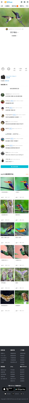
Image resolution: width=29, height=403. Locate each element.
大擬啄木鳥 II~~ (5, 260)
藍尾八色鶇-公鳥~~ (5, 237)
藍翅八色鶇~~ (19, 237)
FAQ (27, 6)
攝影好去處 (3, 370)
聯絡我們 (22, 372)
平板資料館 (13, 360)
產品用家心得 (13, 362)
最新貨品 (12, 372)
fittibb (7, 152)
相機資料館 (13, 353)
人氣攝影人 (7, 6)
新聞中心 (3, 353)
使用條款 (22, 378)
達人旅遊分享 (4, 378)
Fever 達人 (3, 355)
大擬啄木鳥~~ (19, 260)
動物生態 (7, 80)
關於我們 (22, 370)
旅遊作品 (3, 376)
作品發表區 (3, 360)
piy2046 (7, 145)
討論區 (2, 362)
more (27, 174)
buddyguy (8, 100)
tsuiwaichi (8, 138)
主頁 (2, 6)
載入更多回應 (14, 166)
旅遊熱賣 (3, 372)
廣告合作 (22, 374)
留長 (7, 121)
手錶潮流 (22, 364)
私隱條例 (22, 381)
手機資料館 (13, 357)
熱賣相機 (12, 374)
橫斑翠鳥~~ (18, 215)
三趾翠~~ (18, 192)
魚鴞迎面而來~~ (5, 305)
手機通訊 (22, 357)
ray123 (10, 29)
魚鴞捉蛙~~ (18, 305)
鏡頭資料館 (13, 355)
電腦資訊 (22, 360)
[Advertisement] (14, 52)
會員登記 (22, 376)
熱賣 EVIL (12, 381)
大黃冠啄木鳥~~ (5, 215)
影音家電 (22, 362)
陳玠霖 (7, 107)
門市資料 (12, 370)
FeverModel (3, 357)
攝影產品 (22, 355)
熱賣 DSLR (13, 378)
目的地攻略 (3, 374)
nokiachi (8, 94)
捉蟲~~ (17, 283)
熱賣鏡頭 (12, 376)
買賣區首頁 (22, 353)
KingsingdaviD (9, 114)
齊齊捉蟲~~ (4, 283)
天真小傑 (8, 159)
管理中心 (22, 6)
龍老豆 (7, 128)
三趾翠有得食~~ (5, 192)
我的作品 (15, 6)
